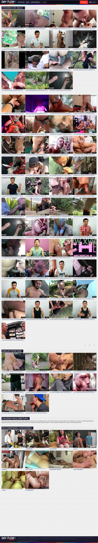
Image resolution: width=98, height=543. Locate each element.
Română (32, 538)
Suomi (50, 538)
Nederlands (45, 537)
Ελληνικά (88, 537)
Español (40, 538)
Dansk (57, 538)
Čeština (19, 537)
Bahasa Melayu (34, 537)
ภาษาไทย (28, 538)
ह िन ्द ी (28, 537)
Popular (21, 2)
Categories (35, 2)
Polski (69, 537)
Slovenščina (56, 537)
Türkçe (60, 538)
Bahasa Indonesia (81, 537)
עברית (61, 537)
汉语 (76, 537)
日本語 (43, 538)
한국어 (36, 538)
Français (74, 538)
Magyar (23, 537)
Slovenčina (65, 537)
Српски (72, 537)
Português (51, 537)
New (27, 2)
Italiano (19, 538)
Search (84, 2)
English (53, 538)
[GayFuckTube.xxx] (9, 2)
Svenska (92, 537)
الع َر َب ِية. (40, 537)
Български (69, 538)
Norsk (47, 538)
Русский (23, 538)
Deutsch (64, 538)
